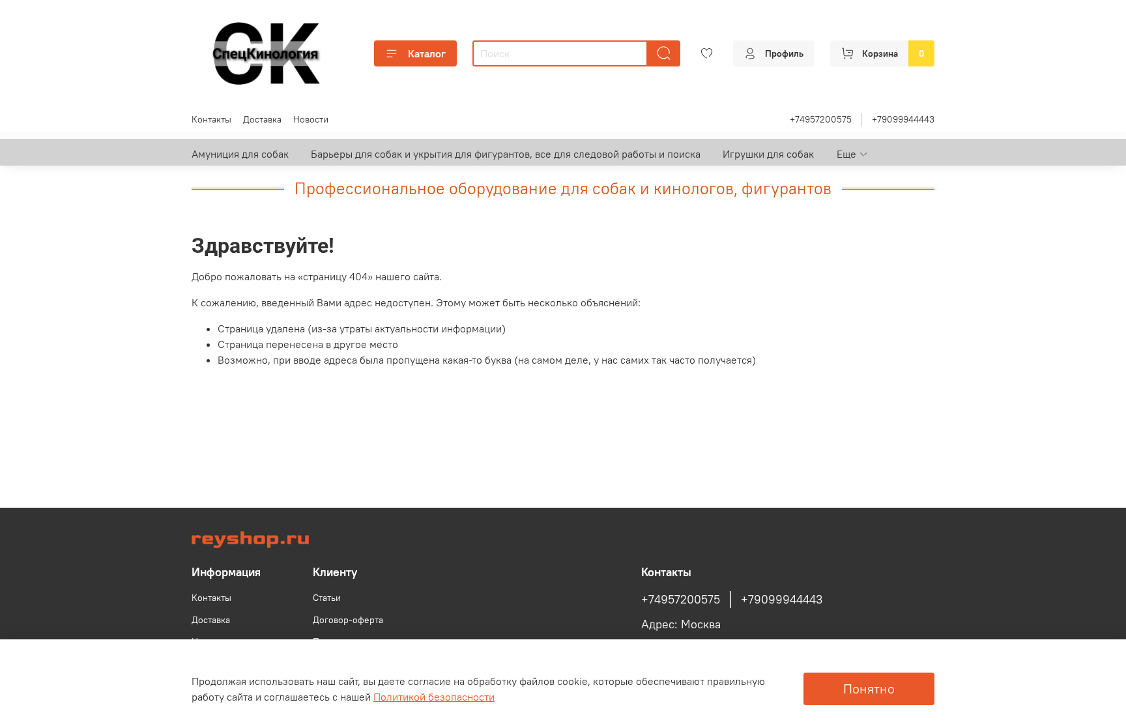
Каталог (427, 53)
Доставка (262, 119)
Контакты (211, 119)
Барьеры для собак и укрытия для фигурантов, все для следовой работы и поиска (505, 153)
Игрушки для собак (768, 153)
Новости (310, 119)
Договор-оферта (348, 620)
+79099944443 (903, 119)
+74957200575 (821, 119)
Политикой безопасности (434, 696)
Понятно (869, 688)
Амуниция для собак (240, 153)
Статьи (327, 598)
